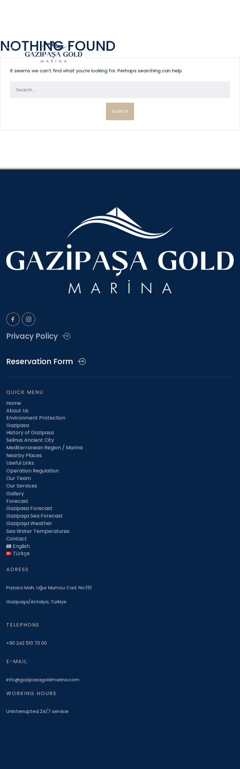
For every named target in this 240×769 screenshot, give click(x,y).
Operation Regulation (32, 470)
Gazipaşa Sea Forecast (34, 515)
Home (13, 403)
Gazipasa (17, 425)
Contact (16, 538)
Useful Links (20, 463)
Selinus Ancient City (30, 440)
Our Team (18, 478)
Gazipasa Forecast (29, 508)
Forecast (17, 501)
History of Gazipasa (30, 432)
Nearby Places (24, 455)
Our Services (21, 485)
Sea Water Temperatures (37, 531)
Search (120, 111)
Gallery (15, 493)
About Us (17, 410)
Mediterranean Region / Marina (44, 447)
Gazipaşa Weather (29, 523)
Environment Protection (35, 417)
